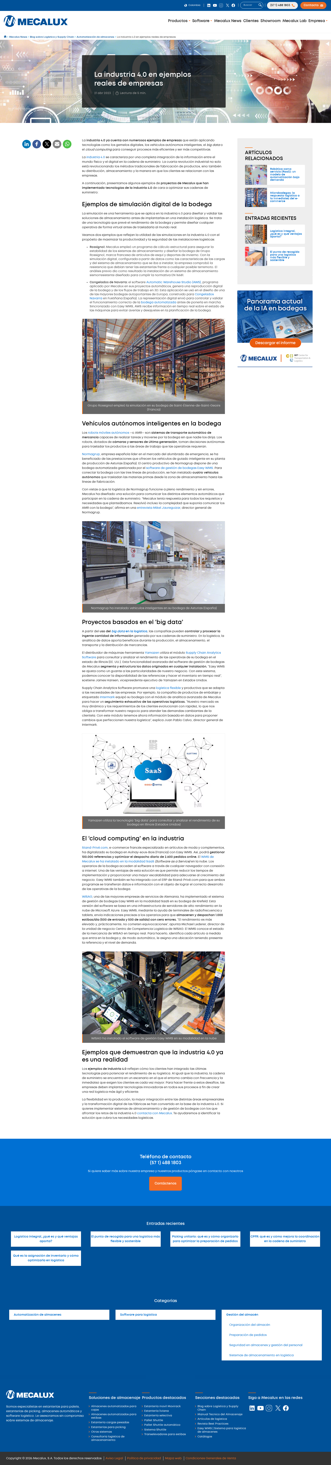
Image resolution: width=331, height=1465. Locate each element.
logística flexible (168, 688)
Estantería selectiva (158, 1415)
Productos (178, 21)
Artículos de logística (212, 1419)
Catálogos (204, 1437)
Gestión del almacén (242, 1314)
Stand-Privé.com (95, 847)
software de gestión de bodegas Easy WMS (179, 468)
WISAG (87, 896)
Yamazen (152, 652)
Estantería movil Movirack (162, 1406)
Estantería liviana (156, 1411)
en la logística (129, 631)
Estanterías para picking (108, 1427)
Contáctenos (165, 1183)
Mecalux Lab (295, 21)
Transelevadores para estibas (165, 1434)
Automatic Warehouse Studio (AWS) (173, 282)
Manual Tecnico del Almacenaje (220, 1414)
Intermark (108, 697)
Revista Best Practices (212, 1424)
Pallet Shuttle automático (162, 1425)
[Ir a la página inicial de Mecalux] (5, 37)
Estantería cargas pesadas (110, 1422)
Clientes (251, 21)
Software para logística (138, 1314)
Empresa (317, 21)
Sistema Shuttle (155, 1430)
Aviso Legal (114, 1458)
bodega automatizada (158, 302)
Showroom (271, 21)
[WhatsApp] (57, 146)
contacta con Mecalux (154, 1113)
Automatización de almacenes (37, 1314)
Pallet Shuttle (153, 1420)
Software (201, 21)
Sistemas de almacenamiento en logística (261, 1355)
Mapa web (173, 1458)
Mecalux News (227, 21)
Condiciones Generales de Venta (211, 1458)
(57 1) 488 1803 (165, 1163)
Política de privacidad (144, 1458)
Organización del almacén (249, 1324)
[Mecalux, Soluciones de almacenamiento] (36, 27)
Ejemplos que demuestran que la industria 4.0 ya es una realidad (46, 218)
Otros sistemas (101, 1432)
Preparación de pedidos (248, 1335)
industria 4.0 (95, 157)
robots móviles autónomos (108, 432)
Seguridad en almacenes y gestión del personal (265, 1345)
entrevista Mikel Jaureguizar (158, 507)
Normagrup (91, 454)
